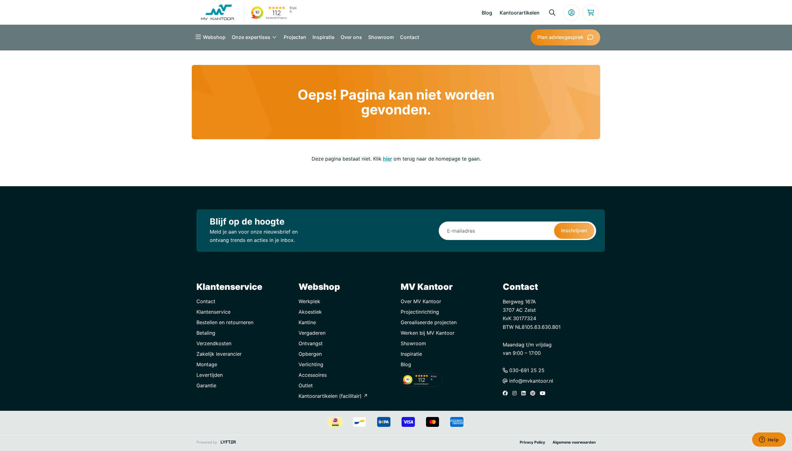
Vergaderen (312, 333)
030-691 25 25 (526, 370)
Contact (409, 37)
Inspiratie (323, 37)
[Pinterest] (534, 393)
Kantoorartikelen (520, 13)
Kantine (307, 322)
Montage (206, 364)
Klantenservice (213, 312)
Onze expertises (252, 37)
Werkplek (309, 301)
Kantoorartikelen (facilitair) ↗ (333, 396)
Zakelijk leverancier (219, 354)
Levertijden (209, 375)
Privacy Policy (532, 442)
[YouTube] (544, 393)
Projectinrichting (420, 312)
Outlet (306, 385)
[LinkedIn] (525, 393)
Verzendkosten (213, 343)
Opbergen (310, 354)
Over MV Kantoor (421, 301)
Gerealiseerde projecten (429, 322)
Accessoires (313, 375)
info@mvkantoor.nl (530, 381)
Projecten (295, 37)
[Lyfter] (228, 442)
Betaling (205, 333)
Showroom (381, 37)
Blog (487, 13)
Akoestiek (310, 312)
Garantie (206, 385)
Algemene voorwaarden (574, 442)
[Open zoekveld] (552, 13)
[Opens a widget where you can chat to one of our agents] (769, 440)
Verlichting (311, 364)
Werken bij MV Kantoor (427, 333)
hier (387, 159)
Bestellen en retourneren (224, 322)
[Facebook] (507, 393)
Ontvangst (311, 343)
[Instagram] (516, 393)
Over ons (351, 37)
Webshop (214, 37)
